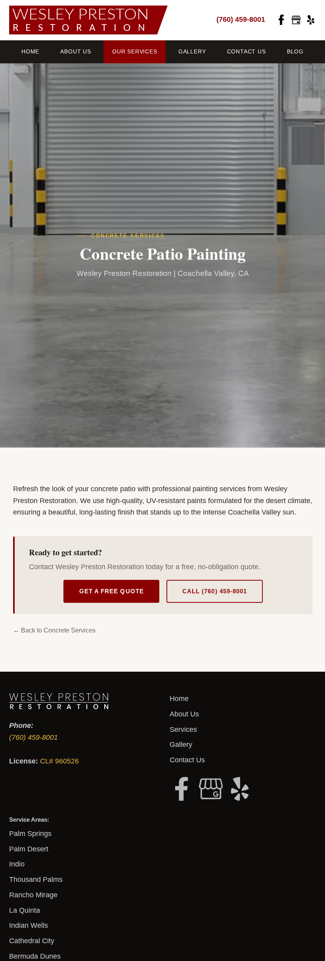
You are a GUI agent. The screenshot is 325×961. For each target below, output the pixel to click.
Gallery (192, 52)
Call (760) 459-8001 (214, 591)
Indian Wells (28, 925)
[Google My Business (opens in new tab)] (296, 19)
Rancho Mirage (33, 895)
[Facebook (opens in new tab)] (281, 19)
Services (183, 729)
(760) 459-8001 (240, 19)
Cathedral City (31, 941)
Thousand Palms (36, 879)
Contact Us (246, 52)
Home (30, 52)
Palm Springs (30, 834)
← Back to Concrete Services (54, 630)
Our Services (134, 52)
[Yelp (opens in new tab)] (310, 19)
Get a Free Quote (111, 591)
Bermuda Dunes (35, 956)
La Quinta (24, 910)
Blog (295, 52)
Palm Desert (28, 849)
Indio (17, 864)
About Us (75, 52)
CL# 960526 (59, 761)
